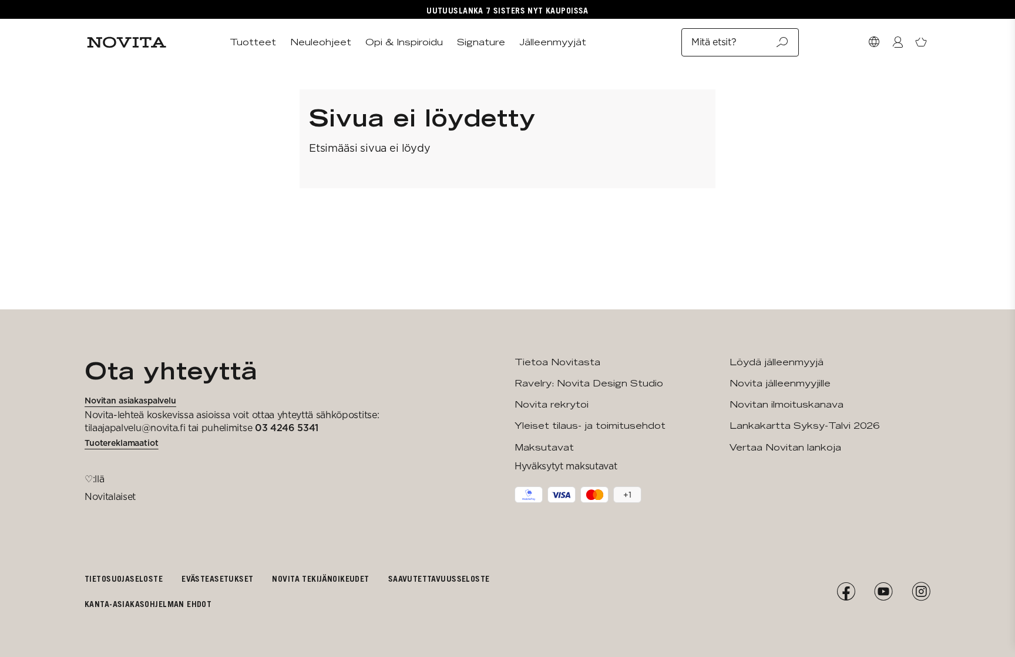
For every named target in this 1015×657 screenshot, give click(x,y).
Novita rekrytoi (552, 404)
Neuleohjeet (320, 42)
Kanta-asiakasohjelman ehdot (148, 604)
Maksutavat (544, 447)
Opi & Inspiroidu (404, 42)
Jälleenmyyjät (552, 42)
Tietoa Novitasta (557, 362)
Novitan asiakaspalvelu (130, 400)
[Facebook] (845, 591)
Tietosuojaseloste (124, 578)
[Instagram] (921, 591)
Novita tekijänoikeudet (320, 578)
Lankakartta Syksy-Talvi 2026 (804, 425)
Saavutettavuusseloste (439, 578)
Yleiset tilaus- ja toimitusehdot (590, 425)
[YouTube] (883, 591)
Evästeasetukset (217, 578)
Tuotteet (253, 42)
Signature (481, 42)
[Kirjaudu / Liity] (897, 42)
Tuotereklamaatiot (122, 443)
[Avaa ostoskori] (921, 42)
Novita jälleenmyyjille (780, 383)
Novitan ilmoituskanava (786, 404)
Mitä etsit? (713, 42)
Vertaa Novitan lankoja (785, 447)
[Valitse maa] (874, 42)
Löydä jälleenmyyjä (777, 362)
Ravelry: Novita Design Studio (589, 383)
